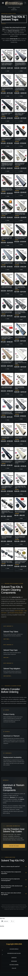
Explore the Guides (14, 845)
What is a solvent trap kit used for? (10, 866)
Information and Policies (14, 953)
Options (8, 196)
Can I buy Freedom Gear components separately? (11, 872)
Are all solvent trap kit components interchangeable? (10, 879)
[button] (25, 2)
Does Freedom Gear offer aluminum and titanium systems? (11, 886)
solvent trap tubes (19, 610)
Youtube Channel (14, 964)
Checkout (14, 957)
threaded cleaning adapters (16, 612)
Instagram (14, 961)
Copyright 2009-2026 (14, 944)
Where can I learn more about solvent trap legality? (11, 893)
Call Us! (14, 968)
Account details (14, 948)
